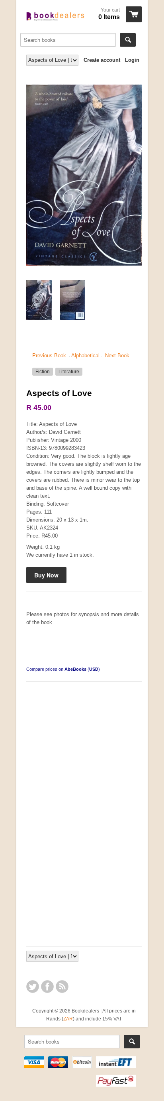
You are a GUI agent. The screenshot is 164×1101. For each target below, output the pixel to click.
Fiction (42, 371)
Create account (102, 60)
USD (93, 669)
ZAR (68, 1018)
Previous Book (49, 355)
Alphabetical (85, 355)
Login (132, 60)
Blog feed (62, 986)
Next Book (117, 355)
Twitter (32, 986)
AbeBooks (75, 669)
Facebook (47, 986)
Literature (69, 371)
